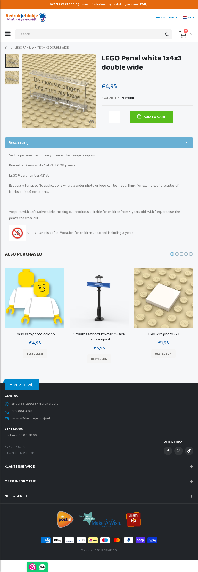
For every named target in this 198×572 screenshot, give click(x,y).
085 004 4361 (21, 411)
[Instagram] (178, 451)
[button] (190, 33)
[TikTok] (189, 451)
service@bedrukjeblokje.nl (30, 418)
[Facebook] (168, 451)
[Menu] (8, 34)
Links (158, 17)
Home (7, 47)
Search (167, 34)
